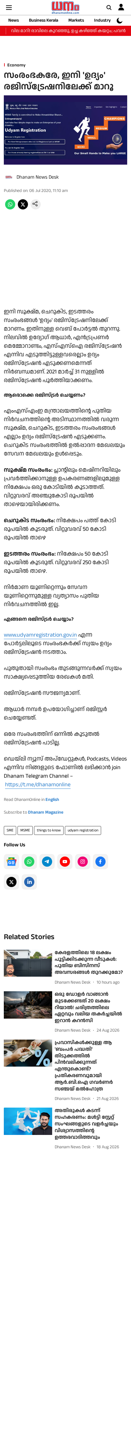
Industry (102, 20)
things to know (49, 830)
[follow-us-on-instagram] (82, 861)
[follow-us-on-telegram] (47, 861)
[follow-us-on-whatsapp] (29, 861)
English (52, 799)
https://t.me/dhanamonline (38, 785)
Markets (76, 20)
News (13, 20)
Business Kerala (43, 20)
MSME (25, 830)
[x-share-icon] (23, 208)
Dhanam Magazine (45, 812)
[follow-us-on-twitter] (11, 882)
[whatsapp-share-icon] (10, 208)
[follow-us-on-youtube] (64, 861)
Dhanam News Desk (38, 177)
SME (10, 830)
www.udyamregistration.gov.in (40, 635)
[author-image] (9, 177)
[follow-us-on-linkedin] (29, 882)
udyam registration (83, 830)
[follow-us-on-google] (11, 861)
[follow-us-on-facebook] (100, 861)
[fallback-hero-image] (28, 963)
